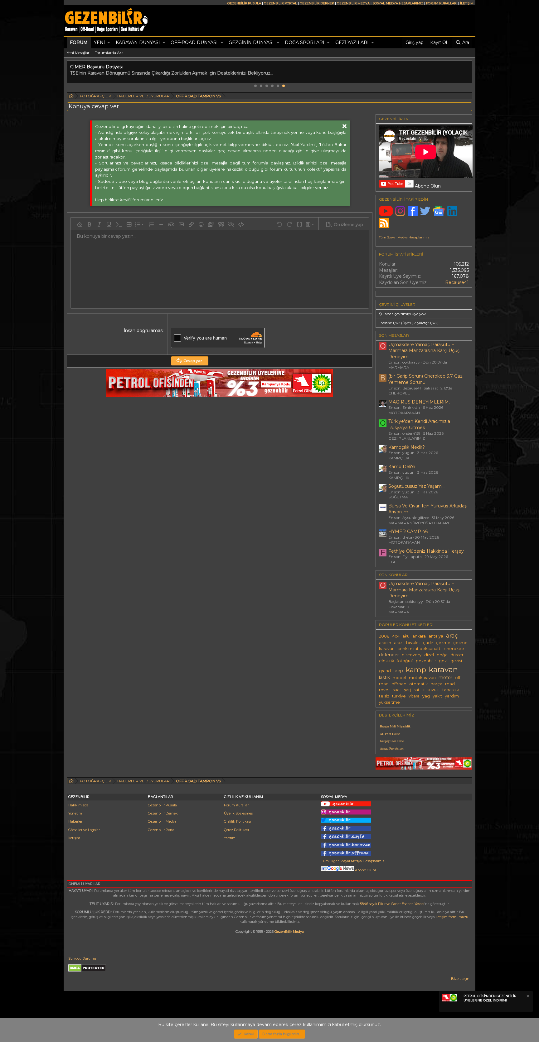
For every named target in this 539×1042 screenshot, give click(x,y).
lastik (384, 677)
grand (385, 670)
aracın (385, 642)
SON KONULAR (393, 574)
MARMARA (398, 367)
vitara (414, 696)
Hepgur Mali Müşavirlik (395, 726)
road (450, 684)
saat (397, 689)
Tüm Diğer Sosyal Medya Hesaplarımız (352, 861)
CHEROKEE (399, 393)
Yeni (99, 42)
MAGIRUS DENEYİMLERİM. (419, 402)
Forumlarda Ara (109, 52)
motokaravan (422, 677)
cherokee (454, 648)
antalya (436, 636)
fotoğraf (405, 660)
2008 (384, 636)
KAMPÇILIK (398, 458)
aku (406, 636)
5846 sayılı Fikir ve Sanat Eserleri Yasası (392, 904)
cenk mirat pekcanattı (419, 648)
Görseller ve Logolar (84, 830)
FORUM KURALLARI (441, 3)
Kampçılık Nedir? (406, 447)
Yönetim (75, 813)
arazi (398, 642)
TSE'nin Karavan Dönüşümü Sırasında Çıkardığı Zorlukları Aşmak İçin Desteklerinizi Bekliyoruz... (171, 73)
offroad (398, 684)
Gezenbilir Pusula (162, 805)
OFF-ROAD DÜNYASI (194, 42)
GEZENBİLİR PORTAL (280, 3)
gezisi (456, 660)
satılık (419, 689)
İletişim (74, 838)
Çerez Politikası (236, 830)
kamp (416, 669)
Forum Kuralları (237, 805)
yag (426, 696)
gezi (443, 660)
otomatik (418, 684)
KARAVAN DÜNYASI (138, 42)
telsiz (384, 696)
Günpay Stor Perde (392, 741)
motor (445, 677)
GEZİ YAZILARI (352, 42)
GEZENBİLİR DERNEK (317, 3)
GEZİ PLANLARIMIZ (406, 438)
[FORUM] (71, 97)
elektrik (386, 660)
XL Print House (390, 734)
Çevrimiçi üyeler (397, 304)
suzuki (433, 689)
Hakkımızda (78, 805)
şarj (407, 689)
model (399, 677)
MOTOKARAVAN (404, 412)
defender (389, 655)
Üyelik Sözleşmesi (239, 813)
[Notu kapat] (527, 997)
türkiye (399, 696)
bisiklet (413, 642)
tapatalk (450, 689)
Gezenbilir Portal (161, 830)
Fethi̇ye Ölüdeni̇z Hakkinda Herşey (426, 551)
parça (436, 684)
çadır (428, 642)
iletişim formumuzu (452, 917)
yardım (452, 696)
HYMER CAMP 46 (408, 531)
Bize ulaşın (460, 978)
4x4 (396, 636)
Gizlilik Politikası (237, 821)
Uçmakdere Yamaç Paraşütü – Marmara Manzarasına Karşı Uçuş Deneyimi (423, 351)
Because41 (457, 282)
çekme (443, 642)
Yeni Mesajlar (78, 52)
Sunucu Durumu (82, 958)
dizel (429, 655)
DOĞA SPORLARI (304, 42)
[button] (108, 42)
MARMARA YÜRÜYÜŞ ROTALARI (418, 523)
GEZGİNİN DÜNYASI (251, 42)
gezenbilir (426, 660)
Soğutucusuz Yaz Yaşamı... (416, 486)
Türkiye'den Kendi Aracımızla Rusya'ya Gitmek (419, 424)
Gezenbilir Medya (162, 821)
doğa (442, 655)
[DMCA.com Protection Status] (87, 970)
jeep (398, 670)
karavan (443, 669)
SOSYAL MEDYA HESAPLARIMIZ (397, 3)
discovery (411, 655)
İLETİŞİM (466, 3)
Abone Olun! (365, 870)
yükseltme (389, 702)
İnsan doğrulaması (143, 330)
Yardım (230, 838)
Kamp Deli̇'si (401, 466)
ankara (419, 636)
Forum (79, 42)
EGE (392, 562)
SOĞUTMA (398, 497)
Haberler (75, 821)
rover (384, 689)
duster (457, 655)
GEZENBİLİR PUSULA (244, 3)
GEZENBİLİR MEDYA (353, 3)
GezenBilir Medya (289, 931)
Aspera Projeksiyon (392, 748)
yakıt (437, 696)
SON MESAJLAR (394, 335)
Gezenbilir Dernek (163, 813)
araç (452, 635)
